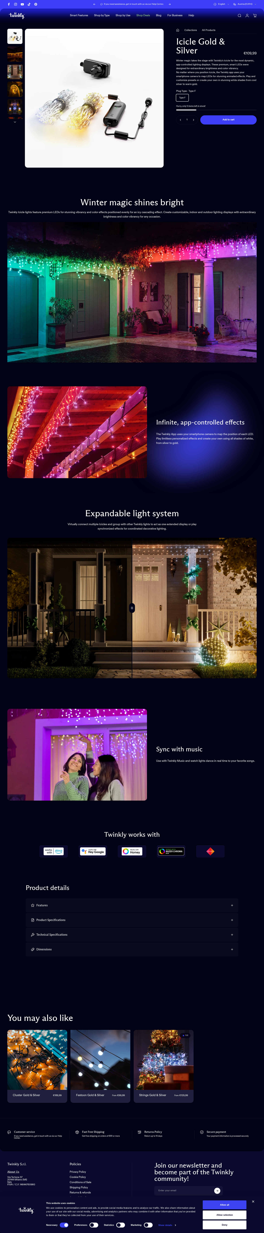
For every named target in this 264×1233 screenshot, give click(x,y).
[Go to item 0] (14, 36)
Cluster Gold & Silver (26, 1095)
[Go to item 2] (14, 71)
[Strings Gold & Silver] (164, 1060)
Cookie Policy (78, 1177)
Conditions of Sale (80, 1182)
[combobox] (221, 4)
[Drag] (132, 608)
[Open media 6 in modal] (94, 98)
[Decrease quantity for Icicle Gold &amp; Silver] (179, 119)
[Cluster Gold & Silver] (37, 1060)
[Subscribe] (217, 1191)
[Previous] (94, 4)
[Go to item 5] (14, 124)
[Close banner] (253, 1201)
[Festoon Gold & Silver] (100, 1060)
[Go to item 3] (14, 89)
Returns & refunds (80, 1192)
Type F (182, 98)
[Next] (169, 4)
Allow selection (224, 1215)
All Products (208, 30)
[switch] (94, 1225)
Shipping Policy (79, 1187)
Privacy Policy (78, 1172)
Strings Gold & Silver (152, 1095)
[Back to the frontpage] (177, 30)
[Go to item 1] (14, 53)
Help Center (157, 4)
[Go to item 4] (14, 106)
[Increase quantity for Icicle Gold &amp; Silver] (194, 119)
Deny (224, 1225)
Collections (190, 30)
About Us (13, 1171)
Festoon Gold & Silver (90, 1095)
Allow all (224, 1204)
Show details (165, 1225)
